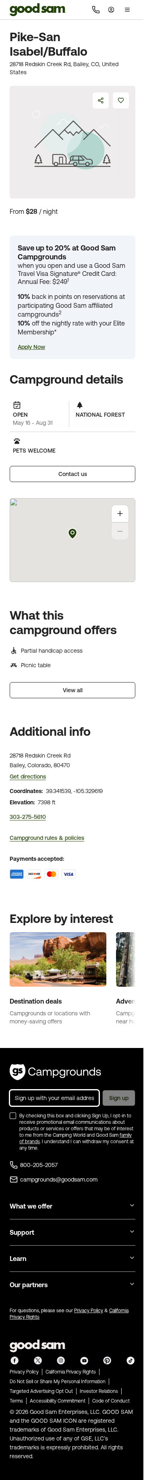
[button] (31, 347)
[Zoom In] (120, 513)
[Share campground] (101, 100)
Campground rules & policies (47, 838)
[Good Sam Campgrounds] (55, 1072)
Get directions (28, 776)
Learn (18, 1258)
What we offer (31, 1206)
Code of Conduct (111, 1401)
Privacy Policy (88, 1310)
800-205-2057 (39, 1165)
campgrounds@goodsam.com (58, 1179)
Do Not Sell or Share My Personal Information (58, 1381)
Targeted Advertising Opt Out (41, 1391)
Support (22, 1232)
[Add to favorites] (121, 100)
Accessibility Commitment (57, 1401)
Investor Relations (99, 1391)
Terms (16, 1401)
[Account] (111, 10)
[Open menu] (127, 10)
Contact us (72, 474)
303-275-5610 (28, 817)
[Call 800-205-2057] (96, 9)
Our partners (29, 1284)
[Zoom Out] (120, 531)
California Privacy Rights (71, 1371)
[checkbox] (13, 1116)
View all (73, 690)
